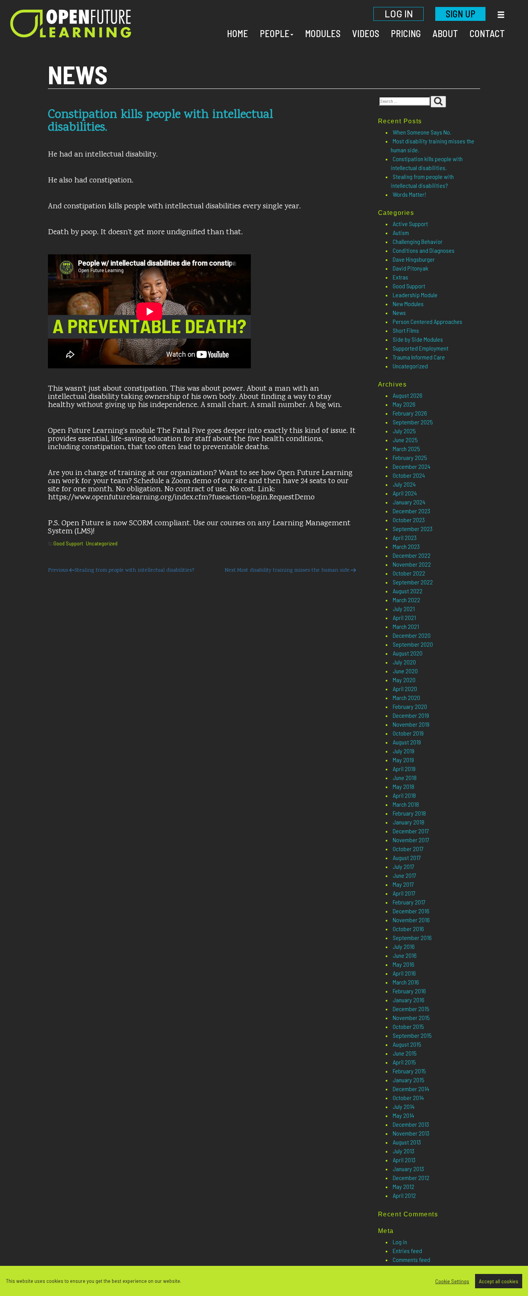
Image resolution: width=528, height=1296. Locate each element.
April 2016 (404, 973)
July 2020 (404, 662)
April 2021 (404, 617)
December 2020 (412, 635)
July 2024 (404, 484)
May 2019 (403, 759)
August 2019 (407, 742)
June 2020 (405, 670)
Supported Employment (420, 348)
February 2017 (409, 902)
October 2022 (409, 573)
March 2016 (406, 982)
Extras (400, 277)
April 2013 (404, 1159)
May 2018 (403, 786)
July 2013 (403, 1151)
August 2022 (407, 590)
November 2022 (412, 564)
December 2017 (411, 830)
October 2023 (409, 519)
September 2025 (413, 422)
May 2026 (404, 404)
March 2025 (406, 448)
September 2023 (413, 528)
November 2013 (411, 1133)
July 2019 (403, 750)
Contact (487, 33)
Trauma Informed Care (419, 357)
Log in (400, 1241)
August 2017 (407, 857)
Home (237, 33)
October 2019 (408, 733)
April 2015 (404, 1062)
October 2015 (408, 1026)
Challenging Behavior (418, 241)
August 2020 (407, 653)
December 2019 (411, 715)
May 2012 (403, 1186)
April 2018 (404, 795)
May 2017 (403, 884)
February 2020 (410, 706)
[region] (264, 1281)
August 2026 (407, 395)
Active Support (410, 223)
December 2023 (411, 510)
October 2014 (408, 1097)
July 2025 (404, 430)
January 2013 (408, 1168)
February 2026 (410, 413)
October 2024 (409, 475)
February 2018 (409, 813)
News (399, 312)
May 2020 (404, 679)
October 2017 (408, 848)
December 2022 (412, 555)
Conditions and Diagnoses (424, 250)
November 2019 (411, 724)
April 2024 (405, 493)
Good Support (68, 543)
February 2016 (409, 991)
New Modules (408, 303)
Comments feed (411, 1259)
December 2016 (411, 911)
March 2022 (406, 599)
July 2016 (404, 946)
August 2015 (407, 1044)
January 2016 (408, 999)
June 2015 (405, 1053)
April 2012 (404, 1195)
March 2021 (406, 626)
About (445, 33)
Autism (401, 232)
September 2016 (412, 937)
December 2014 (411, 1088)
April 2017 (404, 893)
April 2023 (405, 537)
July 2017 (403, 866)
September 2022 (413, 582)
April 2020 (405, 688)
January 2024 (409, 502)
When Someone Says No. (422, 132)
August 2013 (407, 1142)
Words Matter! (409, 194)
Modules (323, 33)
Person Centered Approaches (427, 321)
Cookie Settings (452, 1281)
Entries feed (407, 1250)
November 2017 (411, 839)
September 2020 (413, 644)
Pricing (406, 33)
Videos (365, 33)
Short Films (406, 330)
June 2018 (405, 777)
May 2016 (403, 964)
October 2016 (408, 928)
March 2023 (406, 546)
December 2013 (411, 1124)
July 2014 (404, 1106)
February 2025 (410, 457)
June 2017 (404, 875)
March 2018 (406, 804)
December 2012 (411, 1177)
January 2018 (408, 822)
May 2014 (403, 1115)
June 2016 (405, 955)
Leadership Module (415, 294)
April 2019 (404, 768)
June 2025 (405, 439)
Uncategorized (102, 543)
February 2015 (409, 1071)
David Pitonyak (410, 268)
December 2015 (411, 1008)
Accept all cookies (498, 1281)
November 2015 (411, 1017)
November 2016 (411, 919)
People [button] (275, 33)
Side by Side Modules (418, 339)
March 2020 (406, 697)
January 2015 (408, 1079)
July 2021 (404, 608)
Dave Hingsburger (414, 259)
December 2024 (412, 466)
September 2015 (412, 1035)
